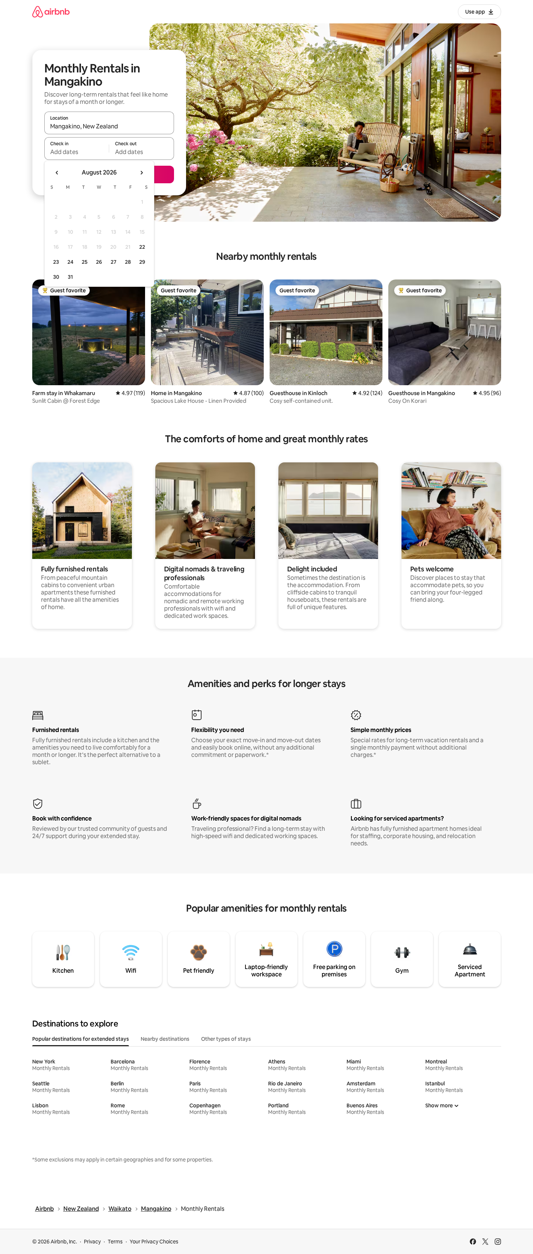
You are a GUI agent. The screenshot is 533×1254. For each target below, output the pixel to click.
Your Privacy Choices (154, 1241)
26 (99, 262)
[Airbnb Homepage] (51, 11)
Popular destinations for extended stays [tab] (80, 1039)
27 (113, 262)
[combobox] (109, 126)
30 (56, 277)
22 (142, 247)
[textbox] (76, 151)
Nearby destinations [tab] (165, 1039)
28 (128, 262)
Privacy (92, 1241)
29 (142, 262)
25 (85, 262)
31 (70, 277)
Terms (115, 1241)
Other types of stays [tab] (226, 1039)
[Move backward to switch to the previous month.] (57, 172)
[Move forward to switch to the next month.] (141, 172)
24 (70, 262)
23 (56, 262)
